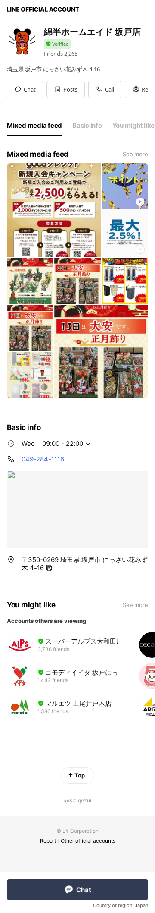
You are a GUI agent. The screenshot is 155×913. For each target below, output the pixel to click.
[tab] (34, 125)
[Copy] (49, 568)
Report (48, 840)
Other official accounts (88, 840)
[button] (65, 89)
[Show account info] (57, 44)
